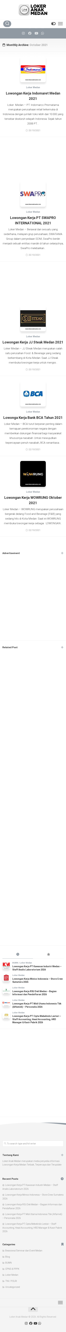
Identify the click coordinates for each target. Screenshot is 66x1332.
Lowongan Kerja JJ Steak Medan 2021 (33, 342)
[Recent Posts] (17, 954)
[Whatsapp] (42, 33)
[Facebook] (30, 33)
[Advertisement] (33, 156)
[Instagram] (23, 33)
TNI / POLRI (11, 1281)
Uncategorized (12, 1287)
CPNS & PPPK (12, 1269)
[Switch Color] (53, 23)
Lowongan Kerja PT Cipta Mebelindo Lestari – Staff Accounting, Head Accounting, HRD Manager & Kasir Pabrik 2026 (36, 1019)
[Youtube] (36, 33)
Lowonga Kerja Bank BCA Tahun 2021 (33, 418)
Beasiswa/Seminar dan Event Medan (23, 1250)
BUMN (15, 963)
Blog (7, 1256)
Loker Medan (33, 87)
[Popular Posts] (48, 954)
